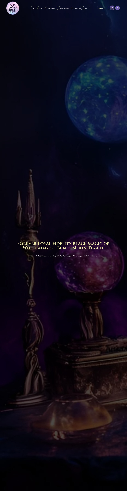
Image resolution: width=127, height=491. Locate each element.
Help (85, 8)
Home (33, 8)
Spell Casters (51, 8)
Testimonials (77, 8)
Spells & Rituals (64, 8)
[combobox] (103, 8)
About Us (41, 8)
